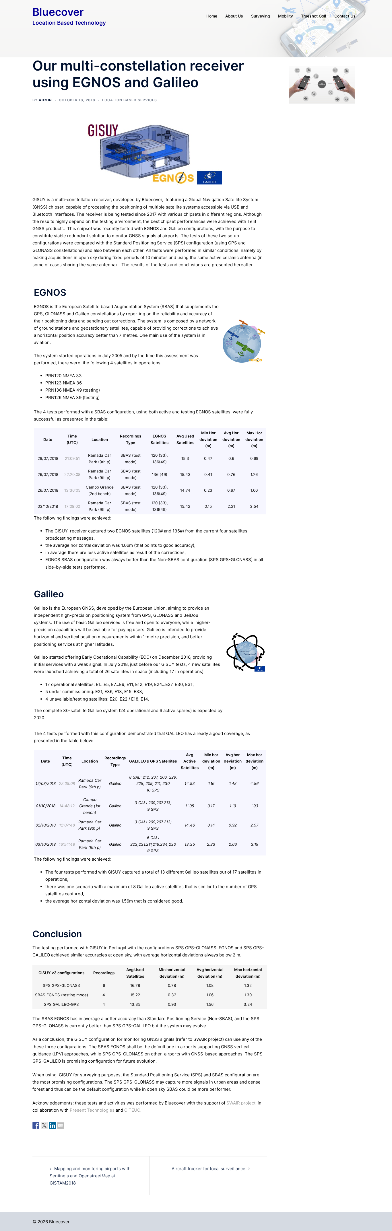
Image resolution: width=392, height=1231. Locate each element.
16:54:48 (67, 844)
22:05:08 (67, 783)
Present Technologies (92, 1110)
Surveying (260, 15)
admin (45, 100)
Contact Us (345, 15)
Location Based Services (129, 100)
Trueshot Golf (313, 15)
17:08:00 (72, 506)
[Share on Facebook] (35, 1125)
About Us (234, 15)
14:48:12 (67, 806)
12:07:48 (67, 825)
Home (211, 15)
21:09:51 (72, 458)
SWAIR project (240, 1103)
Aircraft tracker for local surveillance (208, 1168)
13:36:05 (72, 490)
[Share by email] (60, 1125)
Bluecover (58, 11)
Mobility (285, 15)
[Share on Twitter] (44, 1125)
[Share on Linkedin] (52, 1125)
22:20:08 (72, 474)
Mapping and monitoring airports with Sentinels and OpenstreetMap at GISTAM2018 (90, 1176)
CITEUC (132, 1110)
